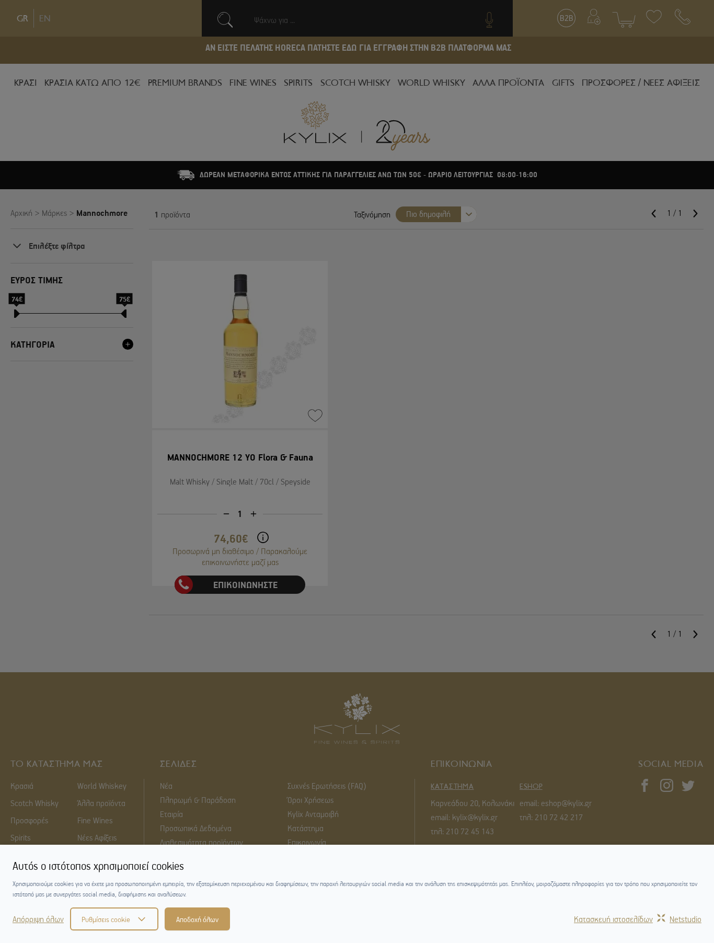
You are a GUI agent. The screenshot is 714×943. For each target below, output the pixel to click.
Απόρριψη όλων (38, 919)
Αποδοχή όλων (197, 919)
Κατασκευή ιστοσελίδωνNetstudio (637, 919)
